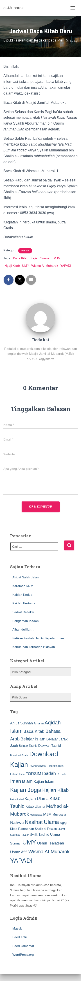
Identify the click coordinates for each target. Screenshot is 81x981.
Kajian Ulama (37, 798)
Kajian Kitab (55, 790)
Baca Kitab (20, 258)
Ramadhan (26, 828)
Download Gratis (19, 755)
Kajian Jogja (25, 790)
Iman (15, 781)
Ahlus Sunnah (21, 723)
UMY (25, 265)
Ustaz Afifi (18, 852)
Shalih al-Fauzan (46, 828)
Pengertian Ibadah (25, 621)
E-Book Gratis (55, 765)
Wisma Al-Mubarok (44, 265)
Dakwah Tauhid (49, 745)
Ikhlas (61, 774)
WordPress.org (23, 954)
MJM (57, 258)
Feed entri (19, 937)
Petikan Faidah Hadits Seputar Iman (38, 638)
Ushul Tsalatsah (50, 843)
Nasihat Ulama (42, 822)
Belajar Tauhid (28, 745)
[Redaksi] (40, 317)
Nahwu (17, 822)
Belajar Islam (32, 739)
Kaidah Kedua (22, 594)
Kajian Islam (44, 781)
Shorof (61, 829)
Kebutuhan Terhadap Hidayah (33, 647)
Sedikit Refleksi (23, 612)
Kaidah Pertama (23, 603)
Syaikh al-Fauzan (19, 834)
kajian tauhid (17, 799)
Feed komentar (23, 946)
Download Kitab (37, 766)
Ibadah (49, 773)
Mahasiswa (36, 814)
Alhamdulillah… (23, 629)
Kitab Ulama (35, 806)
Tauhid (43, 834)
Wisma (25, 250)
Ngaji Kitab (12, 265)
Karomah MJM (22, 586)
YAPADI (65, 265)
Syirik (34, 834)
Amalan (39, 723)
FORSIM (33, 773)
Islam (27, 781)
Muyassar (59, 814)
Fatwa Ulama (17, 774)
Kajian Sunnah (41, 258)
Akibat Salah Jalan (25, 577)
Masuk (17, 928)
